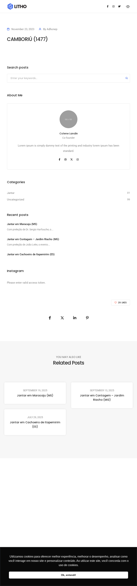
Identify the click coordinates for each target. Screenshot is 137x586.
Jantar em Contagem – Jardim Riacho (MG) (102, 398)
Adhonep (52, 29)
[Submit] (126, 78)
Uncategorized (15, 199)
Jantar (10, 193)
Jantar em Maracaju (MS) (35, 395)
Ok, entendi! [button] (68, 575)
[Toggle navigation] (128, 6)
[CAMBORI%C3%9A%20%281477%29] (49, 317)
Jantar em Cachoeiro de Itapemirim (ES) (35, 424)
